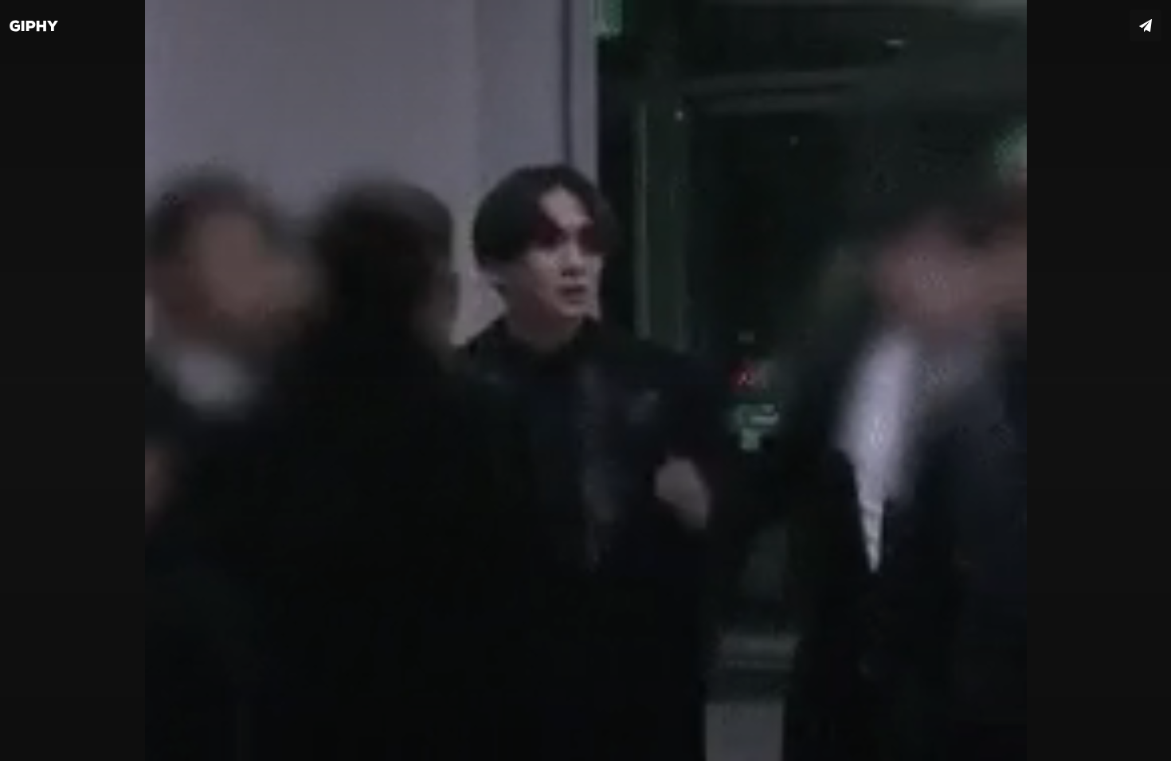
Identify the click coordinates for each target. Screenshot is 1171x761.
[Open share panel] (1145, 25)
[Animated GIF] (585, 380)
